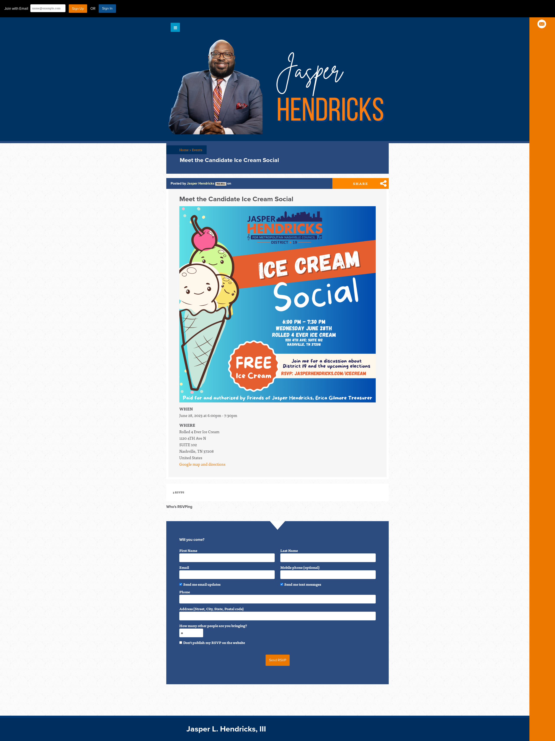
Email (184, 567)
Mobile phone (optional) (300, 567)
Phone (184, 592)
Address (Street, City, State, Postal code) (211, 609)
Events (197, 149)
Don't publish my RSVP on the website (214, 642)
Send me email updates (201, 584)
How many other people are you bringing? (213, 625)
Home (185, 149)
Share (360, 183)
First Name (188, 550)
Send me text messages (302, 584)
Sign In (107, 8)
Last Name (289, 550)
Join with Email (16, 8)
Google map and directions (202, 464)
